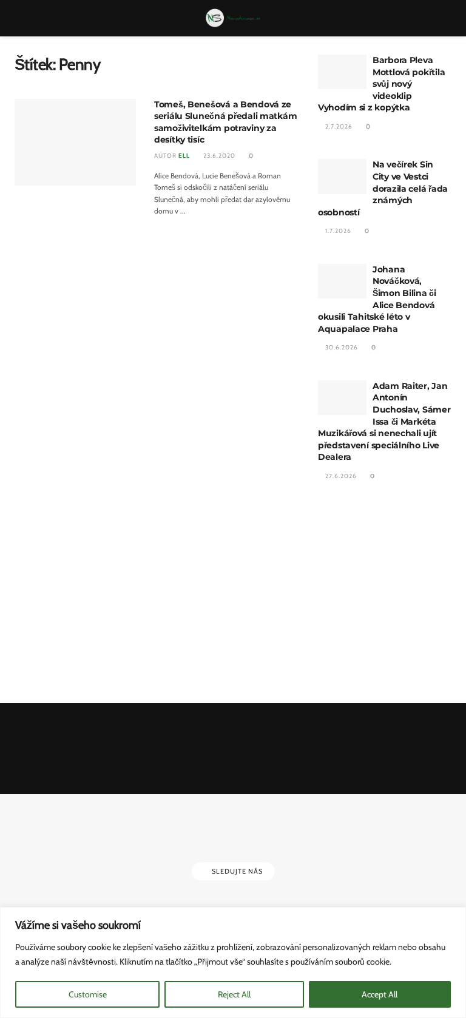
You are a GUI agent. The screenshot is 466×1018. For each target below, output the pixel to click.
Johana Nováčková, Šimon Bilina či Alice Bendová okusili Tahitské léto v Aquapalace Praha (377, 299)
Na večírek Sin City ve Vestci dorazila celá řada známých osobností (383, 188)
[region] (233, 962)
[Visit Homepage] (233, 18)
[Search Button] (446, 18)
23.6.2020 (218, 156)
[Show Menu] (20, 18)
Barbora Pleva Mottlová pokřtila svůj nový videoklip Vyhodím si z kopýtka (381, 84)
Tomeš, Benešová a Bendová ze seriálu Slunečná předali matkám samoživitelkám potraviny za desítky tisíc (225, 122)
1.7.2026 (337, 231)
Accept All (379, 994)
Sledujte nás (236, 872)
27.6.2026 (340, 476)
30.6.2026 (340, 347)
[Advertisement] (384, 593)
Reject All (234, 994)
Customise (88, 994)
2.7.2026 (338, 126)
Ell (184, 156)
